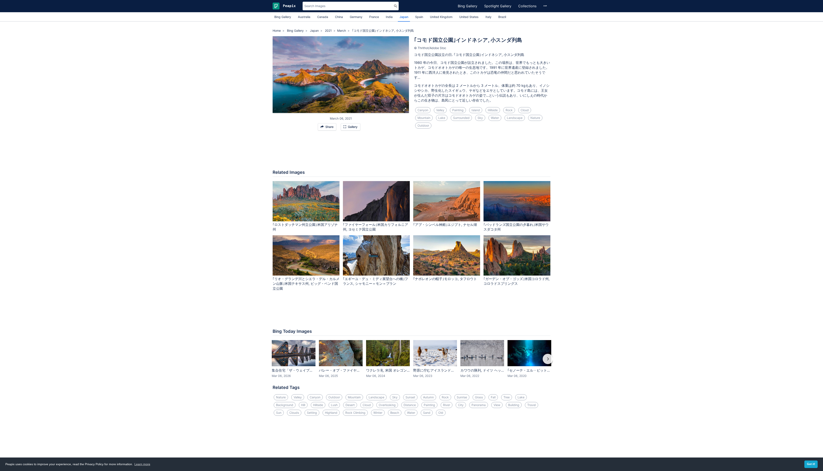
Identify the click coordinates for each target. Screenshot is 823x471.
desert (350, 405)
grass (479, 397)
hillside (493, 110)
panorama (479, 405)
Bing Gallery (467, 6)
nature (535, 118)
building (513, 405)
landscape (515, 118)
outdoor (423, 125)
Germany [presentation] (356, 17)
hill (303, 405)
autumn (428, 397)
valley (440, 110)
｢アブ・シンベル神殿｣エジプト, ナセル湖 (445, 224)
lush (334, 405)
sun (278, 412)
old (440, 412)
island (476, 110)
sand (426, 412)
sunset (410, 397)
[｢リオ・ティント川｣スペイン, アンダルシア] (277, 74)
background (284, 405)
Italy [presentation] (488, 17)
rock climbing (355, 412)
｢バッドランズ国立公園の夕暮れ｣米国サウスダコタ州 (516, 227)
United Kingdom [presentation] (441, 17)
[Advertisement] (411, 152)
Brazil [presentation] (502, 17)
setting (312, 412)
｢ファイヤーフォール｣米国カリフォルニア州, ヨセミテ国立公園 (375, 227)
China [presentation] (339, 17)
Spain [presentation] (419, 17)
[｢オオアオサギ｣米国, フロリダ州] (405, 74)
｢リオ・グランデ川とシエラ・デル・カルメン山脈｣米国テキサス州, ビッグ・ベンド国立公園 (306, 284)
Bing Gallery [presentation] (282, 17)
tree (506, 397)
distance (410, 405)
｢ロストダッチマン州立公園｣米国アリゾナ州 (305, 227)
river (446, 405)
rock (509, 110)
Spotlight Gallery (497, 6)
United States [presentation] (469, 17)
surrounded (461, 118)
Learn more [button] (142, 464)
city (461, 405)
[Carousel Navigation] (411, 362)
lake (441, 118)
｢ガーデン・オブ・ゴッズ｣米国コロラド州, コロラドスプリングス (517, 281)
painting (458, 110)
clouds (294, 412)
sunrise (462, 397)
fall (493, 397)
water (495, 118)
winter (377, 412)
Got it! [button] (811, 464)
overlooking (387, 405)
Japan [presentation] (403, 17)
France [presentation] (374, 17)
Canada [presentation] (322, 17)
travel (531, 405)
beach (394, 412)
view (497, 405)
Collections (527, 6)
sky (480, 118)
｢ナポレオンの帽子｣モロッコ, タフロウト (445, 279)
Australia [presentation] (304, 17)
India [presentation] (389, 17)
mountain (424, 118)
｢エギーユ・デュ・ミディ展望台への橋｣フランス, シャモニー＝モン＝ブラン (375, 281)
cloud (525, 110)
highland (331, 412)
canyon (423, 110)
